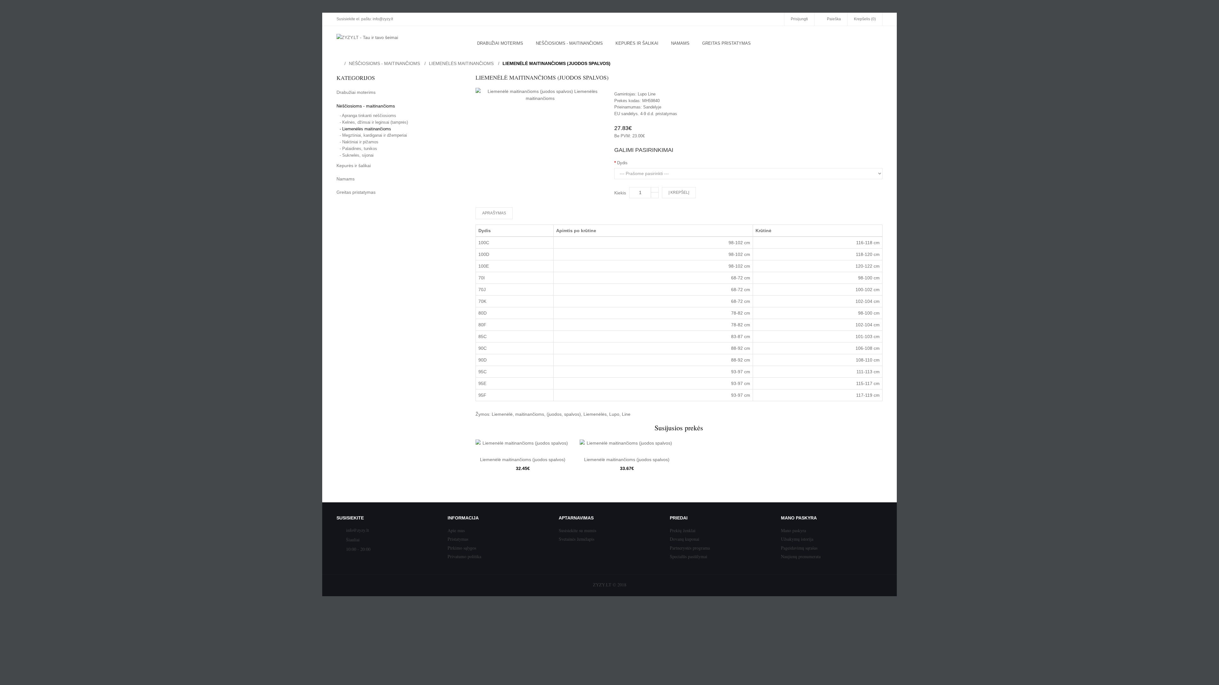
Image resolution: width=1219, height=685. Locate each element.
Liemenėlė (502, 414)
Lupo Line (647, 94)
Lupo (614, 414)
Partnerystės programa (690, 548)
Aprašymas (494, 213)
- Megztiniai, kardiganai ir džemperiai (373, 135)
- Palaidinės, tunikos (358, 148)
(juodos (554, 414)
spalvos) (572, 414)
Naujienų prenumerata (801, 556)
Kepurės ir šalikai (353, 165)
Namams (345, 178)
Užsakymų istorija (797, 539)
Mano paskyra (793, 530)
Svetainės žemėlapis (576, 539)
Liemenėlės (595, 414)
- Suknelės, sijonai (357, 155)
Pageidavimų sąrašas (799, 548)
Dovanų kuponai (684, 539)
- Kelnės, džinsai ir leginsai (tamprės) (374, 122)
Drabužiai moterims (356, 92)
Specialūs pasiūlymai (688, 556)
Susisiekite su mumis (577, 530)
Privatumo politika (464, 556)
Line (626, 414)
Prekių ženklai (683, 530)
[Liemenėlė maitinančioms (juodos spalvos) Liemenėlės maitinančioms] (540, 95)
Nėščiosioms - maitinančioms (384, 63)
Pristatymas (458, 539)
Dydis (622, 162)
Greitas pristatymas (356, 192)
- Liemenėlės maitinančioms (365, 129)
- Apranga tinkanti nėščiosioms (368, 115)
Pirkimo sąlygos (462, 548)
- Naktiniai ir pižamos (359, 142)
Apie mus (456, 530)
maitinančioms (529, 414)
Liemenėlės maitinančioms (461, 63)
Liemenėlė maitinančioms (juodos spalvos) (556, 63)
